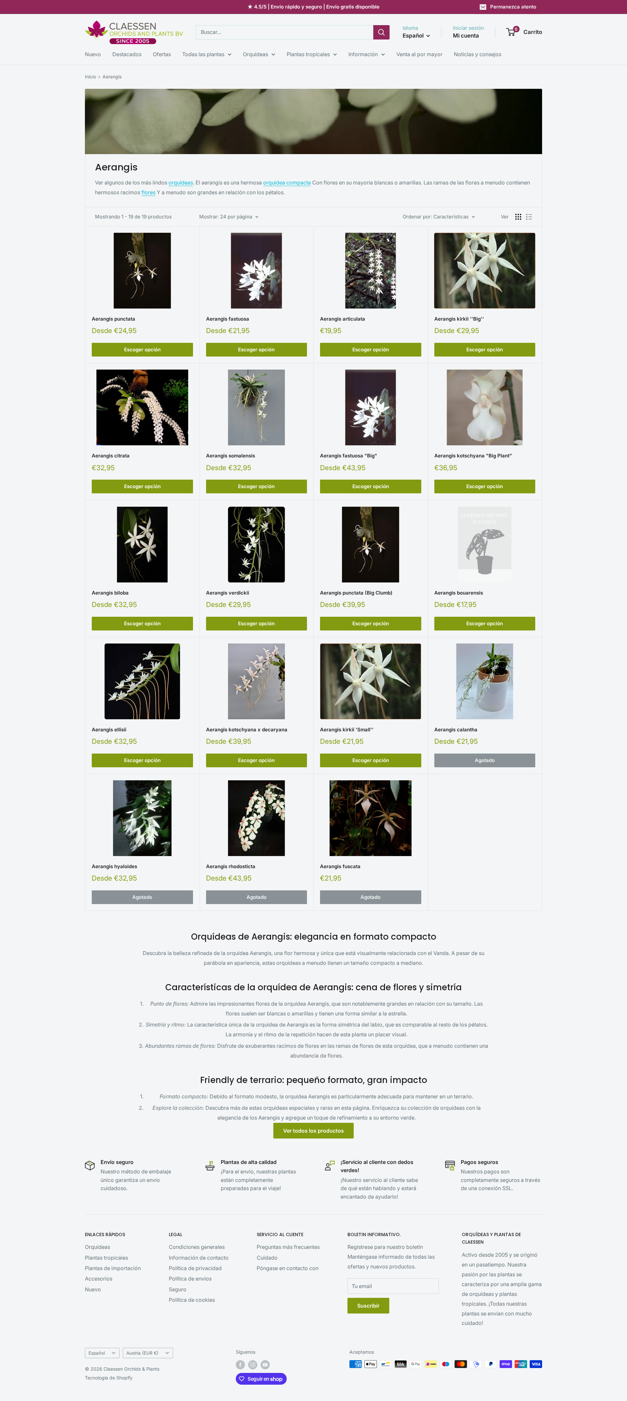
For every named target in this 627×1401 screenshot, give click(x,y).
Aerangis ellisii (109, 729)
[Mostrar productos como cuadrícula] (518, 217)
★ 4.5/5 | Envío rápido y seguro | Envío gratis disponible (313, 7)
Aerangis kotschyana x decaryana (246, 729)
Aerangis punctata (113, 319)
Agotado (485, 760)
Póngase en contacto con (287, 1268)
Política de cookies (192, 1300)
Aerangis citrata (111, 456)
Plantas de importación (113, 1268)
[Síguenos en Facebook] (240, 1364)
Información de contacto (199, 1257)
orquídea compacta (287, 182)
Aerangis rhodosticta (230, 866)
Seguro (177, 1289)
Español (96, 1353)
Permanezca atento (513, 7)
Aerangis (112, 76)
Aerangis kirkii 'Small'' (347, 729)
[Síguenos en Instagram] (252, 1364)
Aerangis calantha (455, 729)
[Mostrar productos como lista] (529, 217)
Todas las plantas (203, 54)
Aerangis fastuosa (227, 319)
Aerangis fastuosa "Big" (348, 456)
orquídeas (181, 182)
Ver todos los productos (313, 1130)
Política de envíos (190, 1278)
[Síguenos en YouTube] (265, 1364)
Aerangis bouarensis (458, 593)
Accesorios (98, 1278)
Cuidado (267, 1257)
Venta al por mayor (419, 54)
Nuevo (93, 54)
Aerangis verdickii (227, 593)
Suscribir (368, 1305)
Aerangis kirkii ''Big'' (459, 319)
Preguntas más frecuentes (288, 1247)
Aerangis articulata (342, 319)
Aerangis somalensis (230, 456)
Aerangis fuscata (340, 866)
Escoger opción (142, 349)
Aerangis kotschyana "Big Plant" (473, 456)
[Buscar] (381, 32)
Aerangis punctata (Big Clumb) (356, 593)
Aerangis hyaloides (114, 866)
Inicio (90, 76)
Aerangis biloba (110, 593)
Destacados (126, 54)
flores (148, 192)
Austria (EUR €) (142, 1353)
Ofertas (162, 54)
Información (363, 54)
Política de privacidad (195, 1268)
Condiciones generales (197, 1247)
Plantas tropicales (308, 54)
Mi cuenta (466, 35)
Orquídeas (255, 54)
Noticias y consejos (477, 54)
